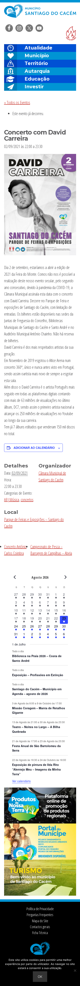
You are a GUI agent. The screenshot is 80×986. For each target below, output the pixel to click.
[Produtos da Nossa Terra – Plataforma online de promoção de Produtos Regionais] (40, 822)
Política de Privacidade (40, 908)
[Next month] (65, 577)
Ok (40, 977)
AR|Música (11, 499)
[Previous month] (14, 577)
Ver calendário (21, 781)
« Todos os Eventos (17, 102)
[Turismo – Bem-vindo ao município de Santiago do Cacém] (40, 894)
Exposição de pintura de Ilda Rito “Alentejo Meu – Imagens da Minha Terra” (36, 769)
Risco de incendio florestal (71, 33)
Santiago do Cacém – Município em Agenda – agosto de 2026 (37, 691)
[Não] (75, 970)
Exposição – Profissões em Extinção (37, 675)
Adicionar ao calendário (34, 448)
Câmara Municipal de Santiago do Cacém (40, 13)
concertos (27, 499)
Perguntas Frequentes (40, 914)
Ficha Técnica (40, 932)
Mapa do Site (40, 920)
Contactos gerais (40, 926)
